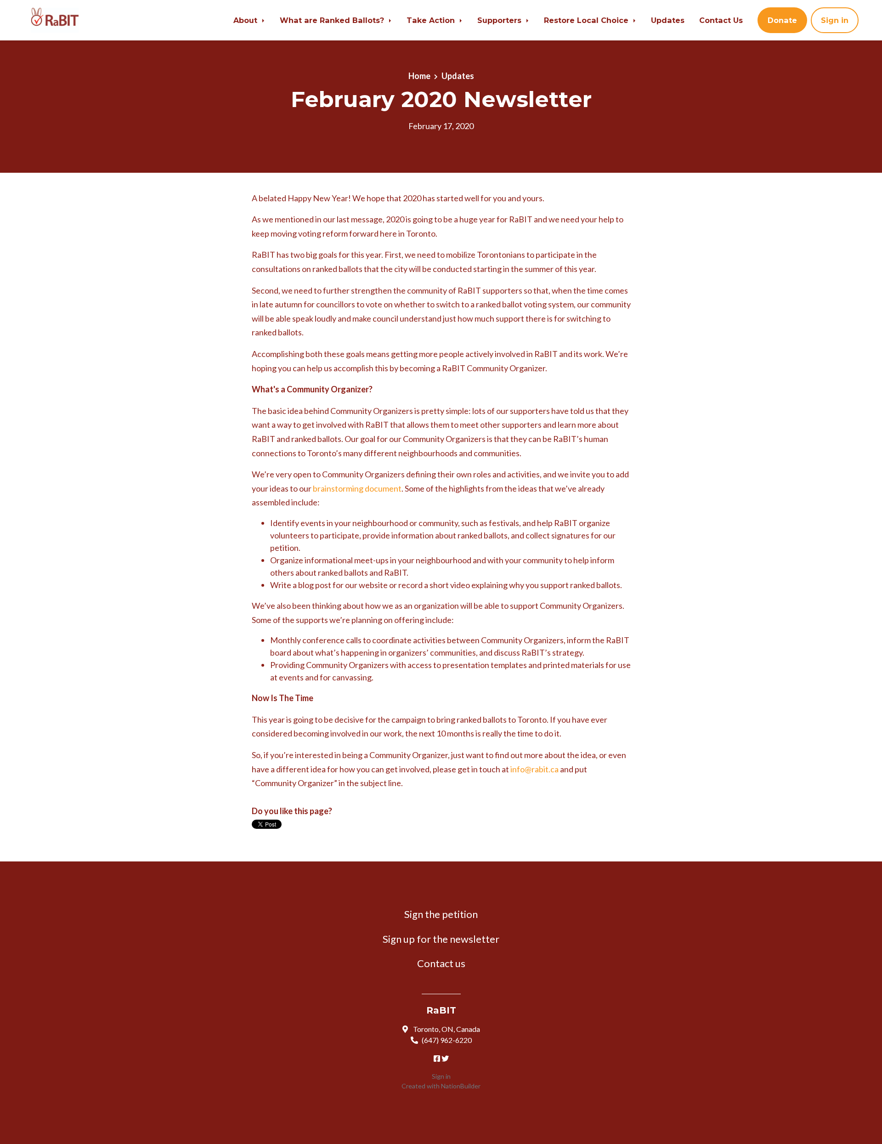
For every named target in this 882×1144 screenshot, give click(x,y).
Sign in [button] (834, 20)
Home (419, 76)
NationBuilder (461, 1086)
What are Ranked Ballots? (333, 20)
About (246, 20)
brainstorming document (357, 488)
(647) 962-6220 (447, 1040)
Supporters (500, 20)
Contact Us (721, 20)
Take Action (432, 20)
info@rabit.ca (534, 769)
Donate (782, 20)
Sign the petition (441, 914)
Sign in (441, 1076)
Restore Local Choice (587, 20)
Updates (667, 20)
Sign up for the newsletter (441, 939)
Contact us (441, 963)
